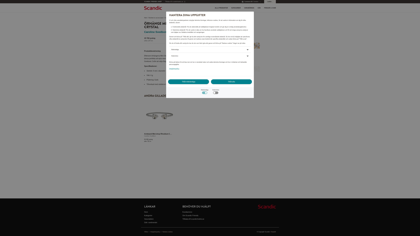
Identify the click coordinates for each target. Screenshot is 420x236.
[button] (210, 49)
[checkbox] (215, 93)
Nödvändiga (204, 90)
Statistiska (215, 90)
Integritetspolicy (174, 68)
